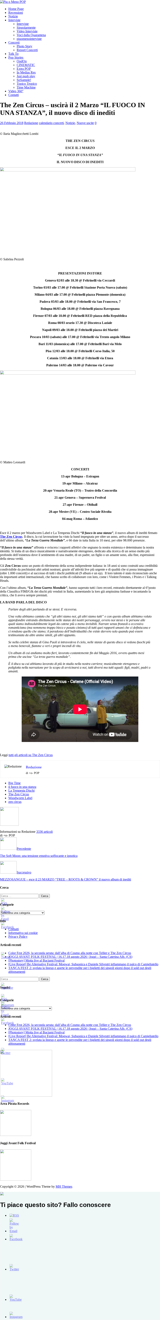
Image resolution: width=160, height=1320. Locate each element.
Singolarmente (26, 27)
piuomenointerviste (29, 39)
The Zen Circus (18, 794)
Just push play (26, 76)
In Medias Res (26, 72)
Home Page (16, 9)
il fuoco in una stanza (22, 787)
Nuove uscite (85, 123)
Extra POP (24, 68)
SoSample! (24, 80)
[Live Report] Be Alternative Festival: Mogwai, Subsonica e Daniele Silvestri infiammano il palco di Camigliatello (83, 964)
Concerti (14, 42)
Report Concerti (27, 50)
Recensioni (15, 12)
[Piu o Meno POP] (13, 2)
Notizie (13, 16)
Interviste (14, 20)
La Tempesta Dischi (21, 790)
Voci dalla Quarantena (31, 35)
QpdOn (22, 61)
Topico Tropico (27, 83)
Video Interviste (27, 31)
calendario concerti (51, 123)
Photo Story (24, 46)
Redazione (31, 123)
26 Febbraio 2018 (11, 123)
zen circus (14, 801)
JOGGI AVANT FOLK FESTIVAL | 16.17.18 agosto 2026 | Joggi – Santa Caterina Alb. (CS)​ (70, 956)
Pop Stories (15, 57)
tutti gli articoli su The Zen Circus (31, 755)
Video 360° (15, 91)
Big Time (14, 783)
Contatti (13, 95)
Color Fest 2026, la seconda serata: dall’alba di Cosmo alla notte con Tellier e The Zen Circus (69, 953)
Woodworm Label (20, 798)
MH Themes (64, 1186)
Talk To (13, 53)
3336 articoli (44, 831)
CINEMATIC (26, 65)
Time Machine (26, 87)
